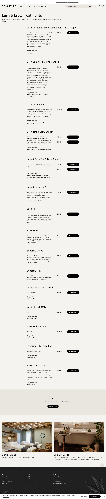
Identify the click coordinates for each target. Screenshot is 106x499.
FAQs (28, 476)
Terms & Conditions (57, 481)
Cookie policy (56, 476)
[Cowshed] (9, 6)
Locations (4, 476)
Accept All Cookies (94, 496)
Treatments (4, 478)
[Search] (90, 6)
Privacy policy (56, 478)
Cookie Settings (83, 496)
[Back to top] (102, 465)
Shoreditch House (40, 52)
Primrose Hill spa (40, 122)
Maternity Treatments (7, 481)
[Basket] (103, 6)
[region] (53, 496)
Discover (28, 6)
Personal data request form (59, 483)
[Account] (99, 6)
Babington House (31, 52)
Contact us (30, 478)
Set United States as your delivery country (67, 2)
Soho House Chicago (44, 151)
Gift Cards (4, 483)
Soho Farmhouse (35, 123)
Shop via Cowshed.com (40, 6)
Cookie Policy (6, 497)
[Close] (104, 496)
